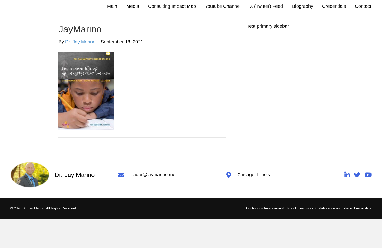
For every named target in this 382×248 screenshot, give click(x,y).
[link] (112, 6)
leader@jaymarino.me (152, 174)
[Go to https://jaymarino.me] (59, 175)
